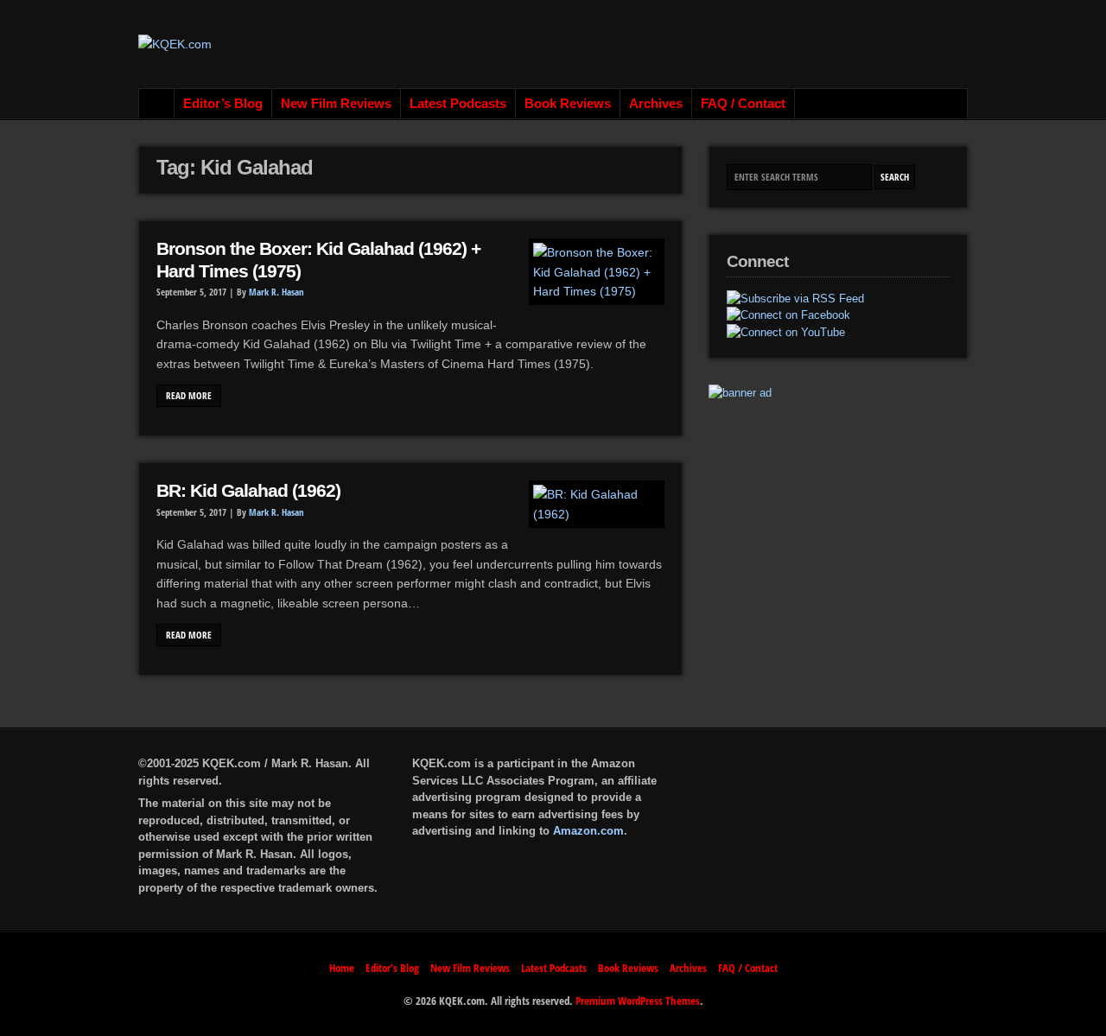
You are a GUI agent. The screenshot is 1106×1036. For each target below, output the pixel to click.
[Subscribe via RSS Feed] (795, 299)
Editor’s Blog (223, 104)
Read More (189, 396)
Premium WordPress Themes (637, 1000)
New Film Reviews (336, 104)
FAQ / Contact (743, 104)
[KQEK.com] (175, 44)
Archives (656, 104)
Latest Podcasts (458, 104)
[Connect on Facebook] (788, 315)
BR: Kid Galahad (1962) (248, 490)
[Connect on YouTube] (786, 332)
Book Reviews (567, 104)
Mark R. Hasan (276, 292)
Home (157, 103)
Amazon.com (588, 830)
